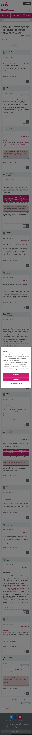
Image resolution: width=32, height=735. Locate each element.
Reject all (16, 379)
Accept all (16, 374)
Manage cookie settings (16, 384)
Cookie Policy (16, 370)
